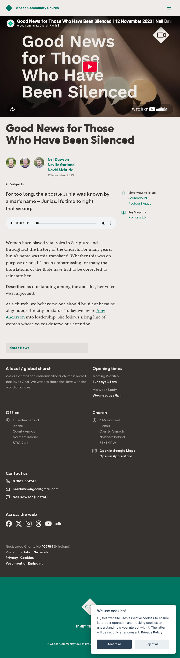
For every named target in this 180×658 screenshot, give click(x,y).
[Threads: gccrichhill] (38, 525)
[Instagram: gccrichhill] (28, 525)
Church (99, 413)
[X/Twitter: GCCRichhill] (19, 525)
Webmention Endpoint (24, 563)
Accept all (114, 644)
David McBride (60, 170)
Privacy (12, 558)
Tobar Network (35, 552)
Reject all (152, 644)
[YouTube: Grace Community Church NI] (48, 525)
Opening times (107, 369)
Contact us (17, 473)
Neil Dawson (58, 159)
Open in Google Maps (117, 450)
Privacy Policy (151, 632)
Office (13, 413)
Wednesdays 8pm (107, 395)
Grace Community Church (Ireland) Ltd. (76, 643)
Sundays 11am (104, 382)
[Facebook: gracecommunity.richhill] (9, 525)
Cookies (27, 558)
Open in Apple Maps (116, 456)
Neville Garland (61, 165)
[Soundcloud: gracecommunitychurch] (58, 525)
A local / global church (29, 369)
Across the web (21, 514)
